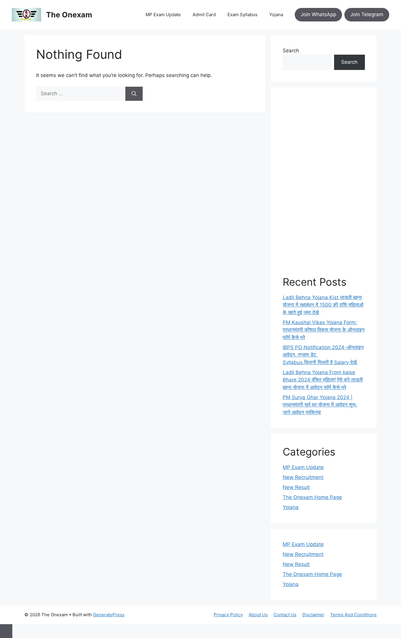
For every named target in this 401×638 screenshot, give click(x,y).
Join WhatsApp (318, 14)
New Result (296, 487)
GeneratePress (108, 614)
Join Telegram (366, 14)
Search (291, 50)
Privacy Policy (228, 614)
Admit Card (204, 14)
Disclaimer (313, 614)
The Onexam (69, 14)
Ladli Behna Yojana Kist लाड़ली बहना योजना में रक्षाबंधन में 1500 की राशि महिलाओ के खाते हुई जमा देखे (323, 304)
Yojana (276, 14)
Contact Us (285, 614)
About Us (258, 614)
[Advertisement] (324, 187)
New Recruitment (303, 477)
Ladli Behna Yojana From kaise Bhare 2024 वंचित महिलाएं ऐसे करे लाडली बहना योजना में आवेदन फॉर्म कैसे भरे (323, 379)
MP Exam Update (163, 14)
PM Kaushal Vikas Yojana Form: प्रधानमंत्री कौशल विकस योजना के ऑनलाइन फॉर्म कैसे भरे (324, 329)
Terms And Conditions (353, 614)
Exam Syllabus (242, 14)
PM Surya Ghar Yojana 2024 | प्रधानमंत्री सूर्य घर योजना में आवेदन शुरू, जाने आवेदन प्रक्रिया (320, 404)
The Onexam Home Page (312, 497)
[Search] (134, 94)
